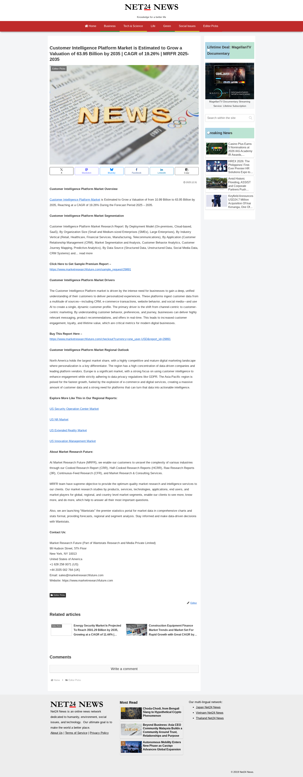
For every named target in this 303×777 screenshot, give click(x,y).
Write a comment (124, 669)
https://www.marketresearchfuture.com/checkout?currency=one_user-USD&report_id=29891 (110, 339)
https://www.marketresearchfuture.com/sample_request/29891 (90, 269)
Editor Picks (59, 595)
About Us (56, 733)
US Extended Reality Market (68, 430)
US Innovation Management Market (73, 441)
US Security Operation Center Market (74, 409)
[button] (187, 171)
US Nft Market (59, 419)
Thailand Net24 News (210, 718)
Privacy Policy (99, 733)
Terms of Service (76, 733)
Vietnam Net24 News (209, 712)
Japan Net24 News (208, 707)
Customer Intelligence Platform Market (75, 199)
